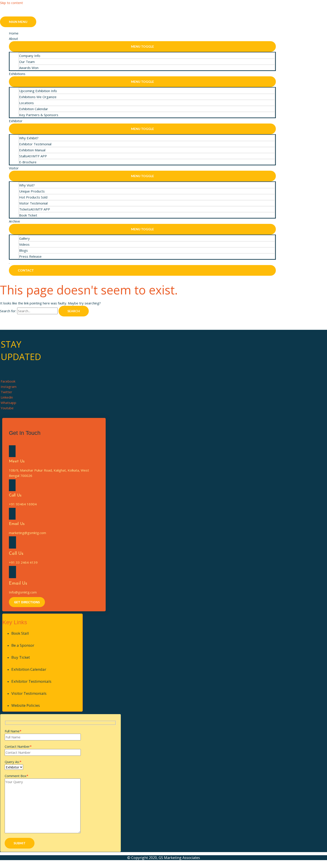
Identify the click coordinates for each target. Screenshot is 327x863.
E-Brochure (27, 162)
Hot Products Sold (33, 197)
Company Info (29, 55)
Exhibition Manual (32, 150)
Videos (24, 244)
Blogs (23, 250)
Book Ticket (28, 215)
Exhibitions (17, 73)
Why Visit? (27, 185)
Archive (14, 221)
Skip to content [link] (11, 2)
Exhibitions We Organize (38, 97)
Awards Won (28, 67)
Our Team (27, 61)
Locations (26, 103)
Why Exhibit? (28, 138)
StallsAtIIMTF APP (33, 156)
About (13, 38)
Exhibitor (15, 121)
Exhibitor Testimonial (35, 144)
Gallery (24, 238)
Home (13, 33)
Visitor (14, 168)
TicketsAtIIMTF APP (34, 209)
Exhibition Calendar (33, 109)
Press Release (30, 256)
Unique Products (32, 191)
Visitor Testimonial (33, 203)
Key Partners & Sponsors (38, 115)
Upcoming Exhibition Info (38, 91)
